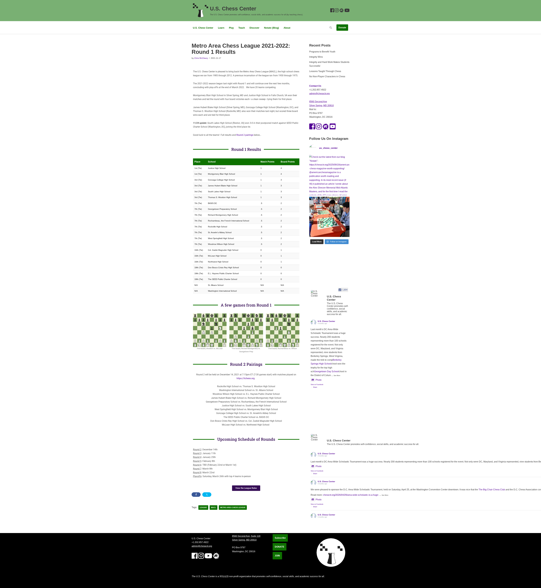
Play (231, 27)
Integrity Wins (316, 57)
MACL (213, 508)
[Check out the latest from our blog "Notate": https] (329, 175)
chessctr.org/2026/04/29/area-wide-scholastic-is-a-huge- (351, 495)
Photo (319, 380)
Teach (241, 27)
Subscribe (280, 538)
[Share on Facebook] (196, 494)
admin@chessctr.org (319, 93)
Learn (221, 27)
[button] (330, 27)
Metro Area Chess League (232, 508)
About (287, 27)
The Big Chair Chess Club (492, 489)
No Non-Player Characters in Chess (327, 76)
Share (315, 387)
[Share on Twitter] (206, 494)
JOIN (277, 555)
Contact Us (315, 86)
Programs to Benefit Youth (322, 51)
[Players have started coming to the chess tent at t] (329, 217)
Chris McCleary (201, 58)
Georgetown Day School (326, 371)
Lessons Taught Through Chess (325, 71)
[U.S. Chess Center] (318, 293)
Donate (342, 27)
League (203, 508)
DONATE (279, 547)
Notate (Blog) (271, 27)
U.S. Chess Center (203, 27)
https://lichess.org (246, 378)
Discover (254, 27)
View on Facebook (317, 384)
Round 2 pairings (244, 135)
